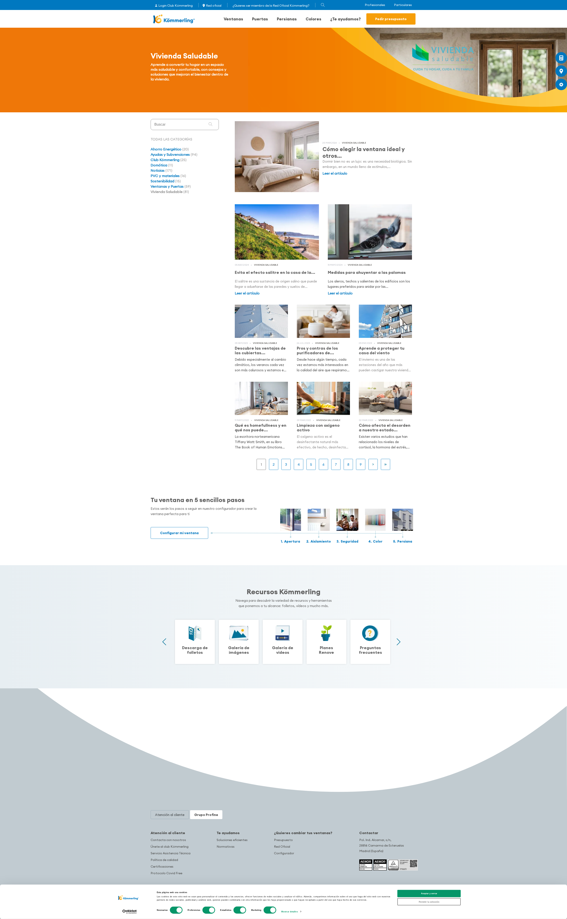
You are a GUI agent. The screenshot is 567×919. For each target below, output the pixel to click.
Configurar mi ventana (179, 533)
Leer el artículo (334, 173)
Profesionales (375, 5)
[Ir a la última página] (385, 464)
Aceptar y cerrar (429, 893)
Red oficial (213, 6)
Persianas (287, 18)
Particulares (403, 5)
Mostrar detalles (289, 912)
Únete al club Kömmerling (169, 847)
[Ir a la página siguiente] (373, 464)
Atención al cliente (168, 833)
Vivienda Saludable (354, 142)
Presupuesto (283, 840)
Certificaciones (162, 866)
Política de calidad (164, 860)
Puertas (260, 18)
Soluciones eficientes (232, 840)
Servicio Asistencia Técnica (170, 853)
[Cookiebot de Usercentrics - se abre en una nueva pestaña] (129, 911)
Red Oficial (282, 847)
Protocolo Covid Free (166, 873)
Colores (313, 18)
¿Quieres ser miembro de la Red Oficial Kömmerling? (271, 6)
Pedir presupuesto (391, 19)
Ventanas (233, 18)
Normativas (226, 847)
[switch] (208, 910)
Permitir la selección (429, 902)
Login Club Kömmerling (175, 6)
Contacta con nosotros (168, 840)
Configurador (284, 853)
